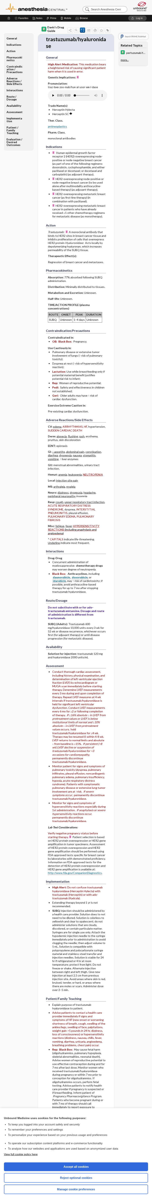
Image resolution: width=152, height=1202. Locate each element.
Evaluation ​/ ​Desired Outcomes (15, 142)
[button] (82, 18)
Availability (14, 105)
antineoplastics (57, 126)
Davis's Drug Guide (55, 29)
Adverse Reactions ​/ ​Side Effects (14, 81)
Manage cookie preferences (76, 1189)
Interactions (15, 90)
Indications (14, 44)
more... (125, 60)
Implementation (14, 120)
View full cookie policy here (21, 1154)
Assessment (15, 112)
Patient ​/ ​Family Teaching (13, 130)
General (12, 38)
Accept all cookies (76, 1166)
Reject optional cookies (76, 1177)
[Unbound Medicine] (139, 6)
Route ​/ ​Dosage (12, 98)
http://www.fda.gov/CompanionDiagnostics (75, 873)
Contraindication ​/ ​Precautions (15, 69)
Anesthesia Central (36, 7)
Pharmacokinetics (14, 59)
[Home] (9, 18)
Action (11, 51)
